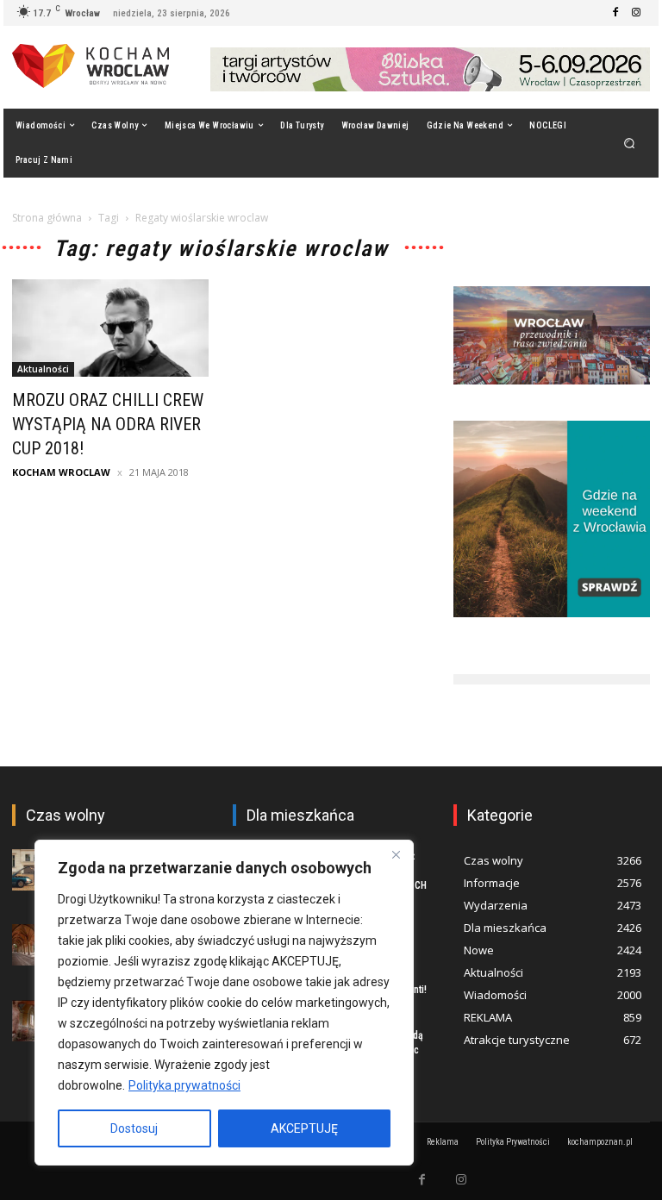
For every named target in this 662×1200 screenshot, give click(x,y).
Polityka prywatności (184, 1085)
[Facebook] (615, 13)
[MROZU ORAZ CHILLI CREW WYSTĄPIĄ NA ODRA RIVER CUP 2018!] (110, 328)
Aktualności (43, 369)
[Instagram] (636, 13)
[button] (629, 142)
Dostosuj (134, 1128)
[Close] (395, 854)
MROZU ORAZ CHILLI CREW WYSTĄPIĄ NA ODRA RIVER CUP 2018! (107, 424)
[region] (224, 1003)
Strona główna (47, 217)
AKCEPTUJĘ (304, 1128)
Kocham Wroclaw (61, 472)
